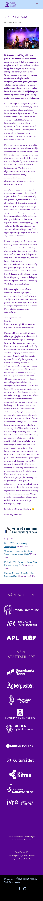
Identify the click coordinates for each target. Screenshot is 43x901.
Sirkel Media (14, 882)
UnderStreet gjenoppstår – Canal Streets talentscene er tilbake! (18, 552)
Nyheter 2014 (17, 22)
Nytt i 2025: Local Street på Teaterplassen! (16, 545)
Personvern (9, 878)
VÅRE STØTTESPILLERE (26, 878)
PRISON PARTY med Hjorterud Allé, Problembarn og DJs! (20, 563)
